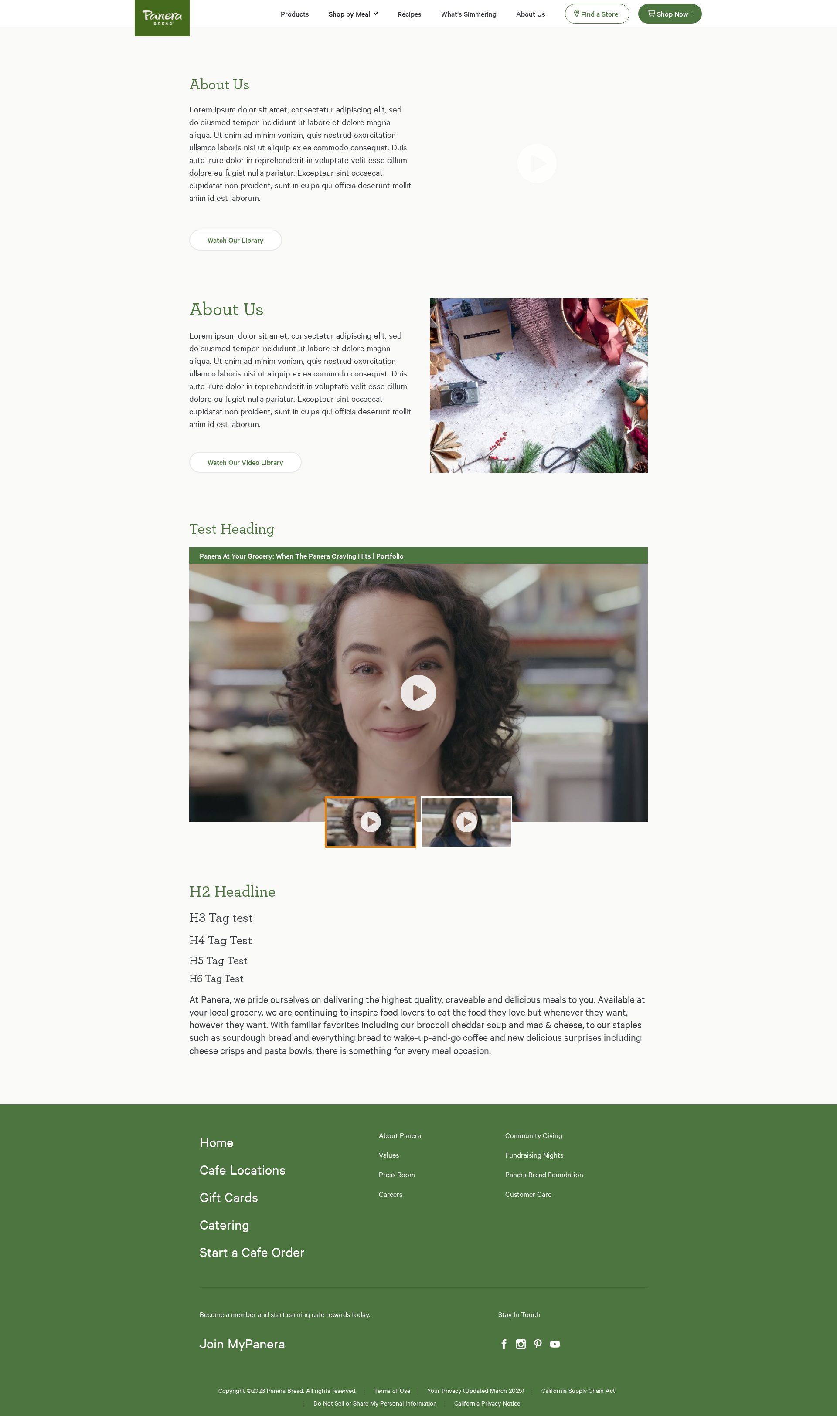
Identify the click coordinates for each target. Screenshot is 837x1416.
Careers (390, 1194)
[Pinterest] (537, 1344)
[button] (539, 163)
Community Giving (533, 1135)
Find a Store (599, 13)
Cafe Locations (243, 1169)
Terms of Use (392, 1390)
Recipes (410, 13)
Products (295, 13)
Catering (224, 1224)
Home (217, 1142)
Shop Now (672, 13)
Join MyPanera (242, 1343)
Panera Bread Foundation (544, 1174)
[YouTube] (554, 1344)
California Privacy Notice (487, 1403)
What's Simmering (469, 13)
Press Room (397, 1174)
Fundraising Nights (534, 1154)
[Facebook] (503, 1344)
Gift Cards (229, 1197)
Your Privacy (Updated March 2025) (475, 1390)
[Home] (162, 12)
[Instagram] (520, 1344)
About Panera (400, 1135)
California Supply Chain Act (578, 1390)
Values (389, 1154)
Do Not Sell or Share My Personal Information (375, 1403)
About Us (530, 13)
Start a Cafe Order (252, 1251)
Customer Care (528, 1194)
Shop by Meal (349, 13)
